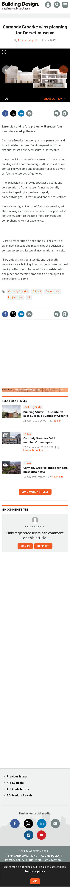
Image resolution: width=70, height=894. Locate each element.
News (28, 433)
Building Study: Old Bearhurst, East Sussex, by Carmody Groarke (45, 413)
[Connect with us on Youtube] (41, 835)
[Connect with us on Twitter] (28, 823)
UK (29, 297)
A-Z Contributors (18, 789)
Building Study (33, 407)
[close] (68, 105)
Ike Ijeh (57, 420)
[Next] (63, 70)
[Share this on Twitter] (13, 113)
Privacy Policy (14, 860)
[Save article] (64, 113)
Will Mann (57, 476)
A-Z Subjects (15, 783)
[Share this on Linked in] (21, 113)
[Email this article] (29, 113)
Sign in (21, 105)
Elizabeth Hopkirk (28, 40)
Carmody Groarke (18, 291)
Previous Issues (17, 776)
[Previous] (6, 70)
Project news (15, 297)
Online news (53, 291)
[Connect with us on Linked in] (42, 823)
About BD (35, 860)
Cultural (36, 291)
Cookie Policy (50, 855)
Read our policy (35, 871)
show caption (53, 98)
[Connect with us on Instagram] (29, 835)
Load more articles (35, 491)
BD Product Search (19, 795)
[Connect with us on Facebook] (15, 823)
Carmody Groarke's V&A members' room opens (39, 440)
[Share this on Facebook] (5, 113)
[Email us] (55, 823)
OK (35, 881)
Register (43, 546)
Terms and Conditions (21, 855)
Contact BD (53, 860)
